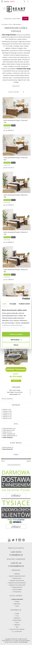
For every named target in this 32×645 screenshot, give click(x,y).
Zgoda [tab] (4, 304)
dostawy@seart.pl (17, 566)
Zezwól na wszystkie (16, 334)
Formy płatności (17, 591)
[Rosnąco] (23, 91)
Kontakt (17, 613)
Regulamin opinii (17, 578)
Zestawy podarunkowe (17, 599)
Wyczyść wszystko (7, 399)
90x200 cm (7, 409)
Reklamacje (17, 625)
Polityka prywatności (17, 587)
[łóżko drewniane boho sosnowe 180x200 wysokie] (17, 294)
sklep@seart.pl (17, 555)
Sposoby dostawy (17, 589)
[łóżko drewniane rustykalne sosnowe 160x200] (17, 219)
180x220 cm (7, 418)
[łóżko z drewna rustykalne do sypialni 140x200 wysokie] (17, 182)
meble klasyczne (9, 430)
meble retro (7, 432)
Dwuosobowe (8, 449)
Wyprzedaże (17, 604)
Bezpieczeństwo (17, 620)
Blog (17, 627)
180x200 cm (7, 416)
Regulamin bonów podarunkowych (17, 583)
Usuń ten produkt (30, 390)
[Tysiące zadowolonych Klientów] (16, 514)
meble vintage (8, 437)
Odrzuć (16, 345)
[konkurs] (16, 362)
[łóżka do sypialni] (17, 145)
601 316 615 (16, 552)
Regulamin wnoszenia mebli (17, 580)
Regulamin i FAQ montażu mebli (17, 585)
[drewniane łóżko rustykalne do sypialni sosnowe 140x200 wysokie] (17, 107)
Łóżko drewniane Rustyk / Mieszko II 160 (16, 233)
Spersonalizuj (15, 339)
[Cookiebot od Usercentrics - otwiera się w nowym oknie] (22, 299)
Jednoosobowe (8, 447)
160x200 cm (7, 415)
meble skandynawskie (10, 435)
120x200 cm (7, 411)
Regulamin (17, 574)
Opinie (17, 606)
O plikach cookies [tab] (24, 304)
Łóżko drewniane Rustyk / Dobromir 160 (16, 159)
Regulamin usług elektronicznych (17, 576)
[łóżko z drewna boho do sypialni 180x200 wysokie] (17, 257)
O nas (17, 616)
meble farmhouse (9, 428)
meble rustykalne (9, 434)
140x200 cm (7, 413)
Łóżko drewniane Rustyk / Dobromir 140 (16, 121)
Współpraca (17, 618)
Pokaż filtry (16, 86)
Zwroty (17, 622)
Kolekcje (17, 601)
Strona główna (4, 24)
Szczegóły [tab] (13, 304)
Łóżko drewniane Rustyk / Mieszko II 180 (16, 271)
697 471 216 (16, 563)
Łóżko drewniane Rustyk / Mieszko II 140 (16, 196)
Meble (10, 24)
